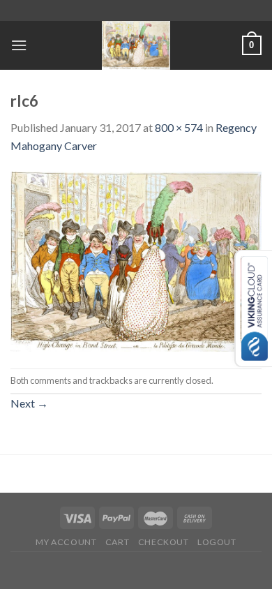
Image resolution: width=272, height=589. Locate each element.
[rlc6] (136, 260)
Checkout (163, 542)
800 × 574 (179, 127)
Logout (216, 542)
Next (29, 403)
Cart (117, 542)
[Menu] (18, 45)
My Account (66, 542)
